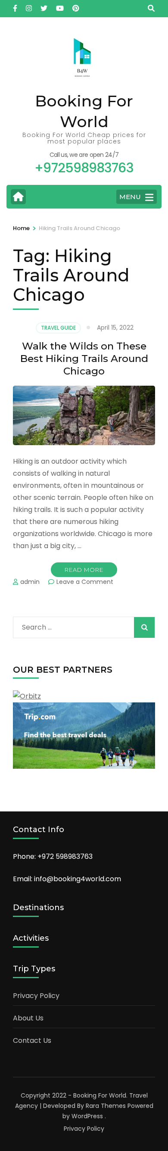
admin (30, 581)
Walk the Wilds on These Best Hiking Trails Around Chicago (84, 358)
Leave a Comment (84, 581)
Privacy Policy (36, 996)
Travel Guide (58, 327)
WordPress (87, 1116)
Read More (84, 569)
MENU (130, 197)
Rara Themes (106, 1105)
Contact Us (32, 1040)
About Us (28, 1018)
